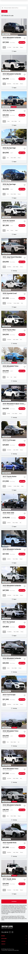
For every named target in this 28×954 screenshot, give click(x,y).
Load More (14, 901)
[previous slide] (2, 27)
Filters (5, 11)
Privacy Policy (4, 950)
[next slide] (26, 27)
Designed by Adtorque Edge (13, 950)
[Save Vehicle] (24, 38)
